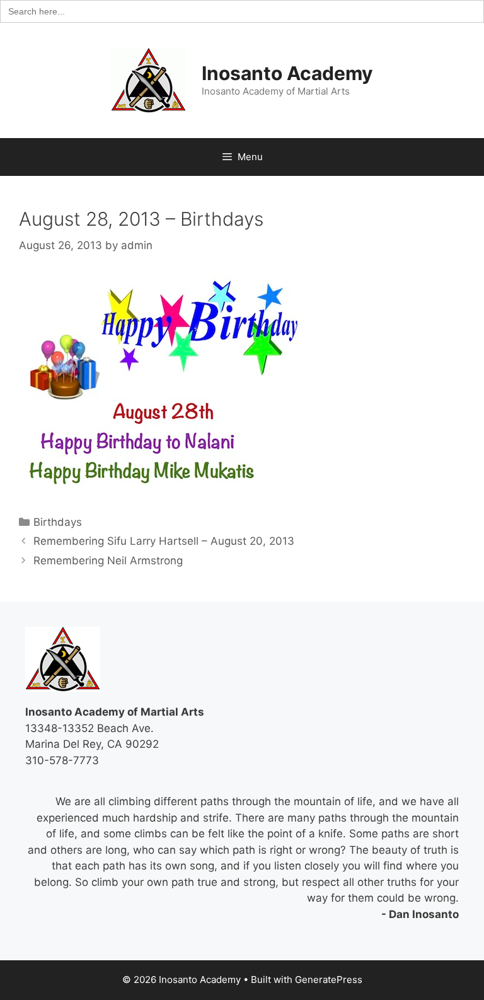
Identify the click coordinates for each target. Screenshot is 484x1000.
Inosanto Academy (287, 73)
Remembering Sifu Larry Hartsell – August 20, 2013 (163, 541)
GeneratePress (328, 979)
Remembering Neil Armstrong (108, 560)
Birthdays (57, 522)
